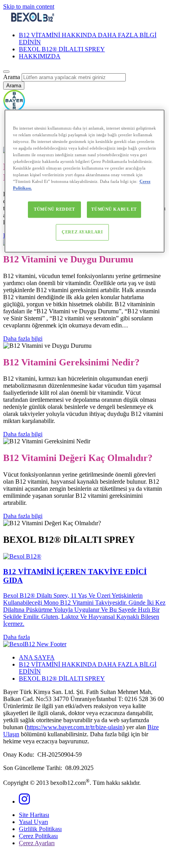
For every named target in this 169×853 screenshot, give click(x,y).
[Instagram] (24, 801)
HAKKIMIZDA (40, 56)
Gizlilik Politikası (40, 829)
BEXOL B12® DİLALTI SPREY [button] (62, 678)
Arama (11, 77)
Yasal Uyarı (33, 822)
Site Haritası (34, 814)
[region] (84, 181)
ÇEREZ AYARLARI (82, 232)
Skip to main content (28, 6)
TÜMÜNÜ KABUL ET (114, 209)
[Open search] (6, 71)
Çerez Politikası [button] (38, 836)
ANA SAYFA (37, 657)
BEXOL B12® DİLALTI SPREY (62, 49)
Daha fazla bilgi (22, 338)
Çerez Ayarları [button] (37, 843)
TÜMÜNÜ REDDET (54, 209)
